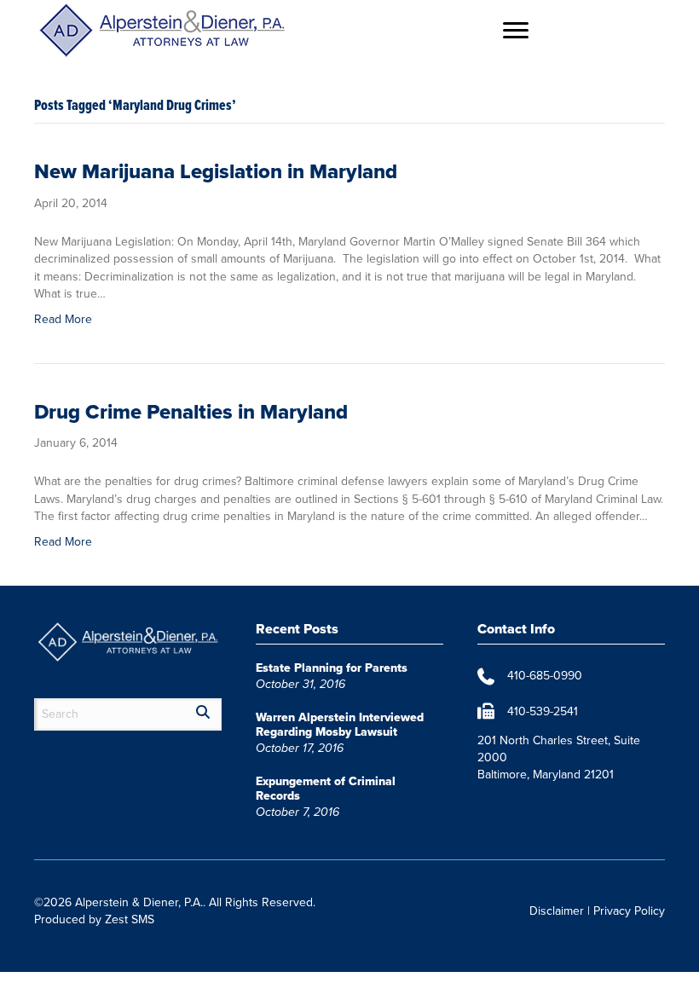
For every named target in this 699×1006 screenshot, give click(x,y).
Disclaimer (556, 911)
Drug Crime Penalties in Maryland (191, 411)
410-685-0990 (544, 676)
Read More (63, 319)
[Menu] (515, 30)
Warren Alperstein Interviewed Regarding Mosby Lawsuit (340, 724)
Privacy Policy (629, 911)
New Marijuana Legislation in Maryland (215, 171)
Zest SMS (129, 919)
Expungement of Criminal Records (326, 788)
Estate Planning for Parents (331, 668)
